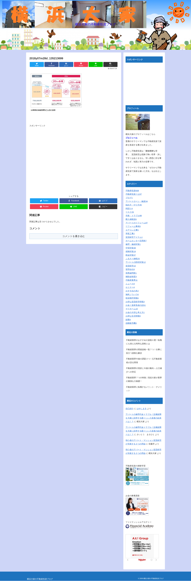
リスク (130, 212)
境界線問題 (131, 273)
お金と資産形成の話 (136, 305)
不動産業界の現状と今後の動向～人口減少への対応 (144, 370)
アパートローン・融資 (137, 201)
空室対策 (131, 248)
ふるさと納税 (133, 259)
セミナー (130, 287)
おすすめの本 (132, 291)
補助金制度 (131, 277)
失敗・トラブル (134, 216)
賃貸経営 (131, 266)
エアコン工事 (132, 230)
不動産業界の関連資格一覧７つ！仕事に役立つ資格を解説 (144, 351)
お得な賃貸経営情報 (135, 302)
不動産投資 (132, 191)
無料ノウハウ (132, 294)
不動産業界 (132, 280)
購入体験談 (131, 219)
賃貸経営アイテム (134, 237)
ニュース (130, 284)
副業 (128, 320)
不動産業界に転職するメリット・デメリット (144, 389)
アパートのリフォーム (137, 223)
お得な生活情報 (133, 316)
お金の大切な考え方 (135, 312)
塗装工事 (130, 233)
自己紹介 (130, 409)
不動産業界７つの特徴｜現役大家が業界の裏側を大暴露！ (144, 379)
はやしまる (142, 409)
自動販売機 (131, 323)
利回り (129, 208)
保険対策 (131, 251)
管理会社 (130, 269)
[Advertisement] (73, 160)
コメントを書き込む (73, 236)
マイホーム (132, 309)
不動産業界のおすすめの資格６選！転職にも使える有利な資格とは (144, 342)
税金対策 (131, 255)
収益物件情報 (132, 298)
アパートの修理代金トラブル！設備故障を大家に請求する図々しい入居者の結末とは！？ (143, 418)
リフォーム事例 (133, 226)
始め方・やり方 (134, 205)
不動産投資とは (134, 194)
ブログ (129, 198)
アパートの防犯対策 (136, 262)
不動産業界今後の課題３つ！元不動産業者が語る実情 (144, 360)
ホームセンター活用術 (136, 241)
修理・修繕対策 (133, 244)
